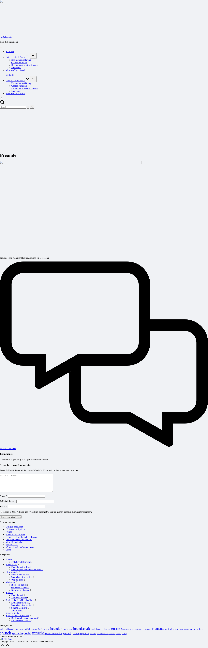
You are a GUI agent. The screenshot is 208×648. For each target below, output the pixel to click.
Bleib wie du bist (18, 585)
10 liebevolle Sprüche (15, 529)
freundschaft (81, 628)
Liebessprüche (12, 572)
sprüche (38, 633)
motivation (169, 629)
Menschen (148, 629)
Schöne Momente (19, 608)
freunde (55, 628)
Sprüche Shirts (12, 613)
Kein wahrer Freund (20, 590)
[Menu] (1, 47)
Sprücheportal (6, 37)
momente (158, 628)
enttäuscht (34, 629)
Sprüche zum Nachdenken (17, 615)
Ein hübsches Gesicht (21, 620)
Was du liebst (12, 544)
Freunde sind (66, 629)
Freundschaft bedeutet (15, 534)
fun (92, 629)
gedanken (97, 629)
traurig (68, 633)
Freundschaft (11, 564)
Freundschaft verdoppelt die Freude (21, 537)
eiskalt (27, 629)
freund (46, 629)
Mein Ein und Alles (14, 542)
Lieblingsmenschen (20, 603)
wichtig (124, 634)
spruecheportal (21, 633)
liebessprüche (126, 629)
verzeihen (112, 634)
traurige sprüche (81, 633)
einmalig (22, 629)
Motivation (10, 582)
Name (3, 496)
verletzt (99, 634)
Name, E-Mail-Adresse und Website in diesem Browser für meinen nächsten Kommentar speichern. (47, 512)
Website (3, 506)
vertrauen (105, 634)
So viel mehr (17, 610)
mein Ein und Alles (138, 629)
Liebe (8, 550)
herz (113, 628)
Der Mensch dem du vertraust (19, 539)
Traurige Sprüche (19, 597)
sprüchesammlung (54, 633)
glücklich (106, 629)
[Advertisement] (104, 130)
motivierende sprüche (182, 629)
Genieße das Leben (14, 527)
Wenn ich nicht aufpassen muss (20, 547)
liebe (119, 628)
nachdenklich (196, 629)
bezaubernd (13, 629)
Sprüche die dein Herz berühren (20, 600)
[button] (28, 107)
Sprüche (9, 592)
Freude (9, 532)
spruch (5, 633)
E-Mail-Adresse (8, 501)
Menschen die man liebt (22, 577)
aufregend (4, 629)
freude (40, 629)
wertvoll (118, 634)
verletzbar (93, 634)
